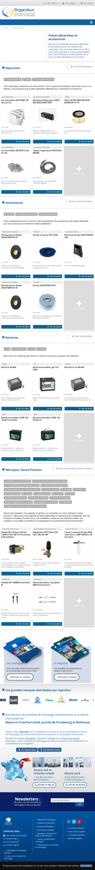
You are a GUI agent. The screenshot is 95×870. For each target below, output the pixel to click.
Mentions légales (75, 838)
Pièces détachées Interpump (55, 485)
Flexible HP (80, 489)
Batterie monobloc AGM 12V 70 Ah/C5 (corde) (14, 418)
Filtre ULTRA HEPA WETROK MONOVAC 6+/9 (77, 101)
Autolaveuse (14, 203)
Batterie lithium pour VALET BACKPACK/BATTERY (46, 101)
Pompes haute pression (17, 498)
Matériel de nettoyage (46, 819)
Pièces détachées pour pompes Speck (51, 481)
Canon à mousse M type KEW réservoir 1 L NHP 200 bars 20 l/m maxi (78, 534)
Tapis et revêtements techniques (45, 840)
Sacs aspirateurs (14, 79)
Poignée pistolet (43, 493)
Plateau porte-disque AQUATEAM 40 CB (11, 236)
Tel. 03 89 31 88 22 (10, 838)
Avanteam (30, 738)
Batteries (11, 338)
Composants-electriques (47, 502)
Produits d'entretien (45, 826)
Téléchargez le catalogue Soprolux (15, 851)
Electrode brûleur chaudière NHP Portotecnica (46, 583)
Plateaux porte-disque (28, 214)
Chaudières (66, 502)
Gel (8, 349)
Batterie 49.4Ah (8, 367)
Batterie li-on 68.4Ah (74, 367)
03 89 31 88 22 (51, 3)
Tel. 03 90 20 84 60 (10, 842)
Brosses (10, 214)
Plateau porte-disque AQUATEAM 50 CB (11, 286)
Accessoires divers (49, 214)
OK (79, 804)
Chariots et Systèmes (46, 823)
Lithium (43, 349)
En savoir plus (28, 749)
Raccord (28, 493)
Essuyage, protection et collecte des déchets (46, 834)
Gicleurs (71, 493)
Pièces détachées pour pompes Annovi (23, 485)
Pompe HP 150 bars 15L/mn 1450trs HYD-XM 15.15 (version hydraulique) (15, 534)
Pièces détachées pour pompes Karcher (23, 489)
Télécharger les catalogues (20, 677)
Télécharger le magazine (66, 677)
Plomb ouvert (20, 349)
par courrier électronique (15, 835)
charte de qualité (71, 738)
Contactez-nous (51, 749)
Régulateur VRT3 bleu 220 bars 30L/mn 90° (45, 533)
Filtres (27, 79)
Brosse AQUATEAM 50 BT (44, 285)
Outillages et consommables (19, 481)
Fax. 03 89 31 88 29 (11, 845)
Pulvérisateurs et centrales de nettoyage (47, 846)
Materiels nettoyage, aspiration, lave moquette (26, 506)
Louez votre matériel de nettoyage (15, 857)
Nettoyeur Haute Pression (23, 470)
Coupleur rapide (13, 493)
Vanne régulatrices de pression (19, 502)
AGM (33, 349)
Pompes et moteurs (40, 498)
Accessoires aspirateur (44, 79)
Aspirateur (12, 68)
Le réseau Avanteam (76, 835)
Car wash (67, 489)
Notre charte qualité (76, 831)
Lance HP (59, 493)
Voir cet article (23, 141)
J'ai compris (86, 865)
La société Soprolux (76, 828)
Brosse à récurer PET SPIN (45, 235)
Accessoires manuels (45, 830)
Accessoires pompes (61, 498)
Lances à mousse (52, 489)
